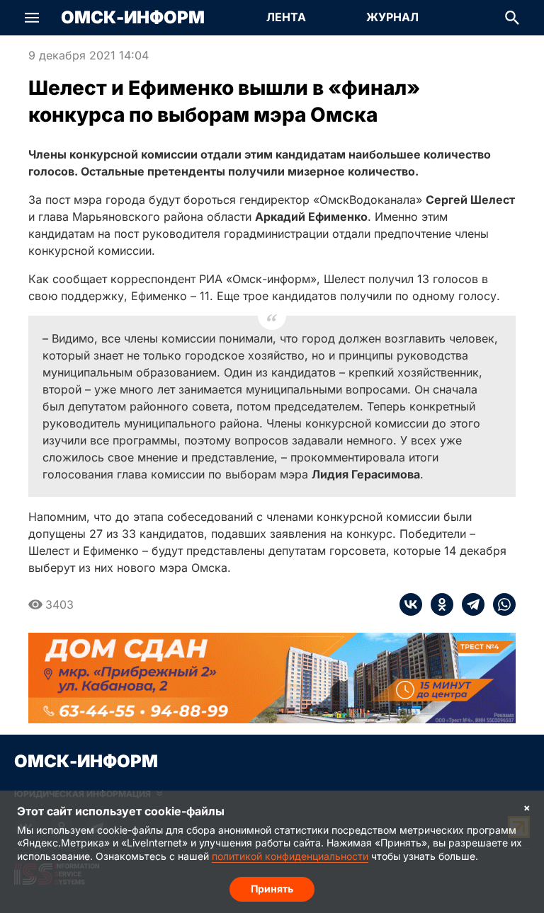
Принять (272, 889)
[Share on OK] (437, 604)
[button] (32, 17)
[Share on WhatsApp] (500, 604)
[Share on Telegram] (468, 604)
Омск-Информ (133, 18)
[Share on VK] (411, 604)
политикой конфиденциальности (290, 856)
